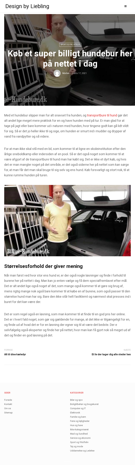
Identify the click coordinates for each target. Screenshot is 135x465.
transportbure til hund (102, 115)
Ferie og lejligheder (79, 421)
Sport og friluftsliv (70, 45)
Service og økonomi (80, 438)
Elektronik (75, 412)
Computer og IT (78, 408)
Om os (7, 408)
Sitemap (8, 412)
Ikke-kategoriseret (79, 429)
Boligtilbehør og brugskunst (84, 404)
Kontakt (8, 404)
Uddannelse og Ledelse (82, 450)
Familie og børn (78, 417)
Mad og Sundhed (79, 433)
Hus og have (76, 425)
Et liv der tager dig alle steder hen (111, 354)
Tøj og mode (76, 446)
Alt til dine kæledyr (15, 354)
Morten (66, 73)
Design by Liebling (27, 6)
